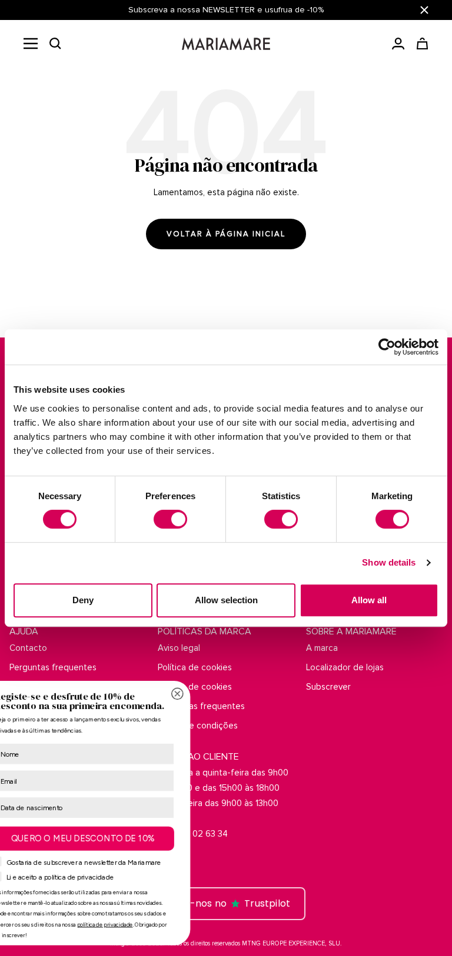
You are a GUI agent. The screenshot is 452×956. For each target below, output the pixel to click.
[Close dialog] (359, 694)
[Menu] (31, 43)
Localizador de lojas (345, 667)
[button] (55, 43)
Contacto (28, 648)
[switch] (170, 519)
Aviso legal (179, 648)
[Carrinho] (422, 43)
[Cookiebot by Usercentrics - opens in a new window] (386, 347)
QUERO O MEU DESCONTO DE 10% (265, 838)
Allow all (369, 600)
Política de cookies (195, 667)
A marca (322, 648)
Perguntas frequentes (53, 667)
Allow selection (226, 600)
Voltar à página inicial (226, 234)
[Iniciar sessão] (398, 43)
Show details (389, 562)
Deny (83, 600)
